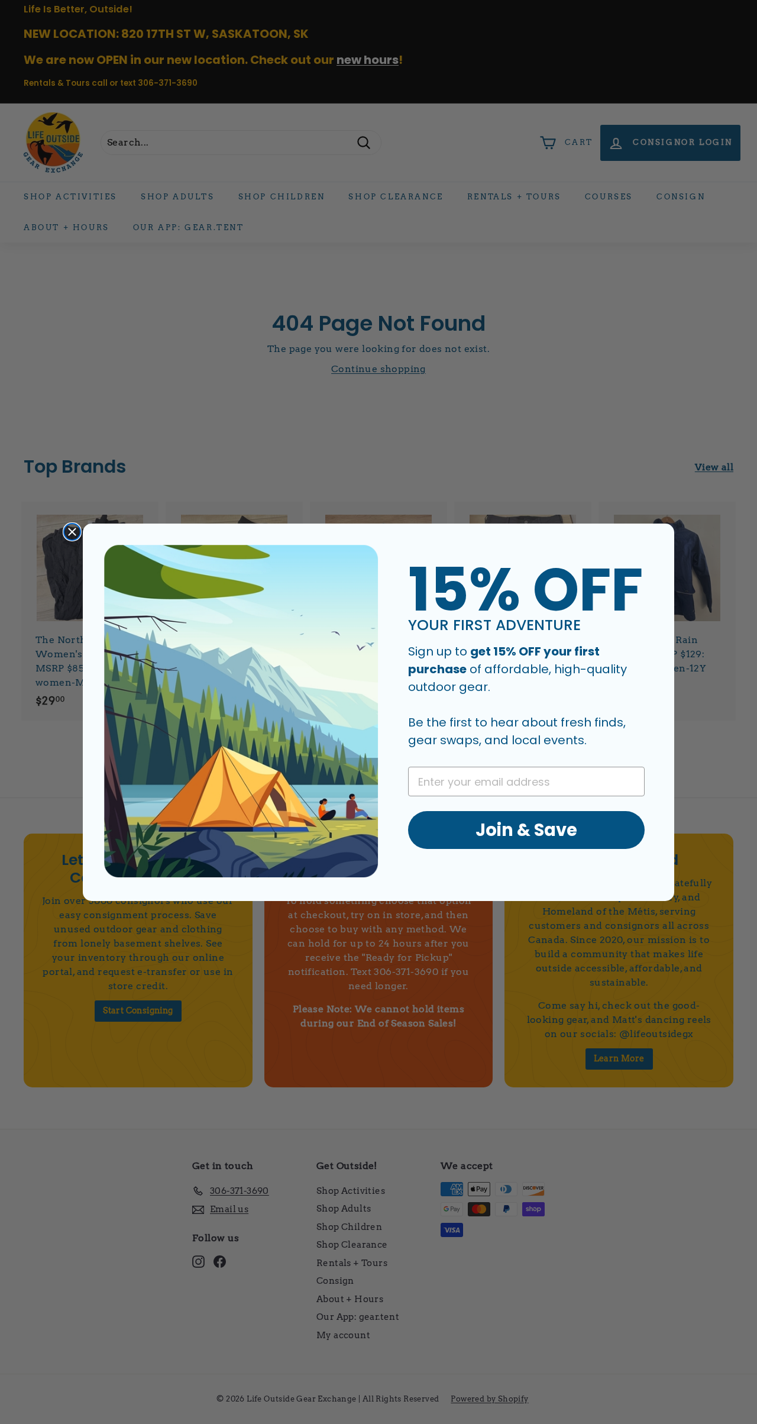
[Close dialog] (72, 532)
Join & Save (526, 829)
